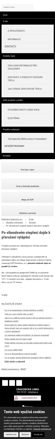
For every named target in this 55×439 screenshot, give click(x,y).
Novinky (32, 222)
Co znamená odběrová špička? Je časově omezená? (27, 335)
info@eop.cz (33, 392)
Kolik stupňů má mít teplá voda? (18, 339)
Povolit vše (38, 434)
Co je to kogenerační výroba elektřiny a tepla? (24, 310)
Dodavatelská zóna (29, 398)
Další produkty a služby (13, 100)
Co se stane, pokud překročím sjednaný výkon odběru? (28, 358)
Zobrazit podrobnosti (42, 429)
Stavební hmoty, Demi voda (24, 109)
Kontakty (10, 46)
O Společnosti (16, 30)
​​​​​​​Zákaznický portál (38, 6)
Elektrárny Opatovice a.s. (12, 219)
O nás (5, 21)
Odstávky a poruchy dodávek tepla (25, 79)
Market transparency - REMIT (14, 369)
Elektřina (14, 118)
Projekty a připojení (11, 129)
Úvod (5, 15)
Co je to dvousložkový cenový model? (21, 354)
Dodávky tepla (9, 56)
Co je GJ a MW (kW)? (14, 350)
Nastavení (25, 434)
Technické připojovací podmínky (27, 139)
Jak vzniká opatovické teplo (25, 88)
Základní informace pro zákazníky (22, 67)
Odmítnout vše (11, 434)
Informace (14, 39)
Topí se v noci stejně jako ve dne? (19, 314)
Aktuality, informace (14, 222)
